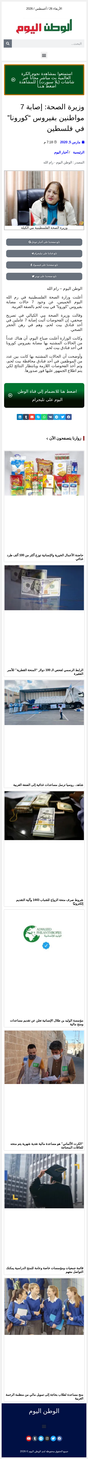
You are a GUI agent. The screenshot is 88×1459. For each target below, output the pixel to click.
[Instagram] (47, 1438)
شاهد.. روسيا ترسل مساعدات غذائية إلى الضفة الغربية (48, 785)
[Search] (8, 43)
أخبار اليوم (61, 152)
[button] (44, 55)
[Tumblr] (35, 1438)
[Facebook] (59, 1438)
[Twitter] (53, 1438)
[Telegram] (41, 1438)
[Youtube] (29, 1438)
